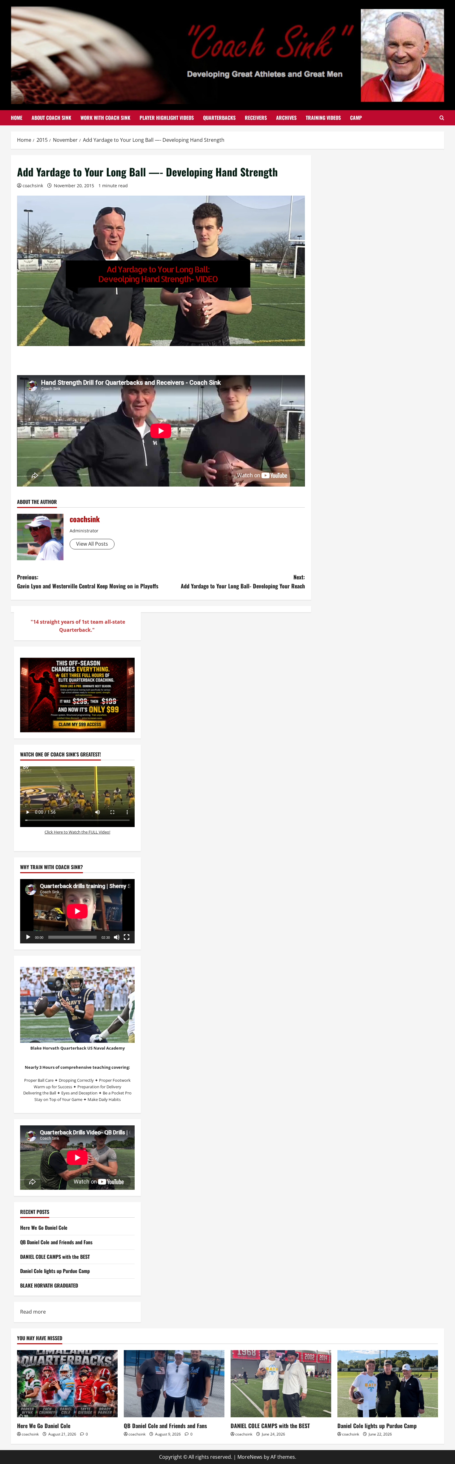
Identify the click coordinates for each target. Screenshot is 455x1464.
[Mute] (117, 937)
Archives (286, 117)
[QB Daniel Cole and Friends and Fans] (174, 1383)
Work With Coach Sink (105, 117)
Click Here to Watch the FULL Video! (77, 832)
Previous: (87, 581)
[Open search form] (442, 118)
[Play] (28, 937)
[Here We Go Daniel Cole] (67, 1383)
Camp (356, 117)
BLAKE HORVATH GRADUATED (49, 1285)
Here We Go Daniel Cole (43, 1227)
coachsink (33, 185)
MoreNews (249, 1456)
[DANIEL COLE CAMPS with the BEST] (281, 1383)
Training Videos (323, 117)
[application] (77, 911)
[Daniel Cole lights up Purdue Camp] (387, 1383)
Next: (243, 581)
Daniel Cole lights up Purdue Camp (55, 1271)
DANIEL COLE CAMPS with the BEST (55, 1256)
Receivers (256, 117)
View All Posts (92, 543)
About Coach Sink (51, 117)
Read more (33, 1312)
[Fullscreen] (127, 937)
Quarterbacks (219, 117)
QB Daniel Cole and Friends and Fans (56, 1242)
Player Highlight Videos (167, 117)
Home (16, 117)
